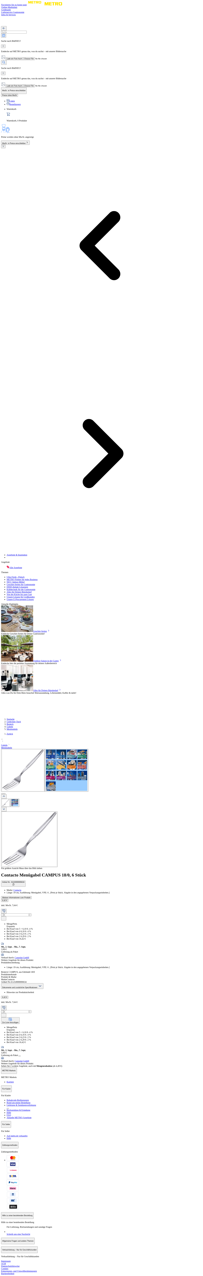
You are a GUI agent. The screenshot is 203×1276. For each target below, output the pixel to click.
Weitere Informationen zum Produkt (16, 898)
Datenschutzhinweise (10, 1266)
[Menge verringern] (2, 914)
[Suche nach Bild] (3, 36)
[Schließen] (3, 146)
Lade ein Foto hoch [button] (14, 59)
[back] (4, 28)
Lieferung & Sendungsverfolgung (21, 1105)
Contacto (17, 890)
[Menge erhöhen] (30, 914)
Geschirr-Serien (40, 631)
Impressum (6, 1261)
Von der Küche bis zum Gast (19, 594)
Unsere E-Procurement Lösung (20, 599)
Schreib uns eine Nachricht (18, 1234)
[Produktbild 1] (5, 803)
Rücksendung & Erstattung (18, 1110)
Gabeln (10, 726)
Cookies (4, 1268)
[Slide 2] (4, 793)
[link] (104, 115)
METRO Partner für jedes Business (22, 579)
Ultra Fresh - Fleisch (15, 577)
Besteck (10, 724)
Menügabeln (12, 729)
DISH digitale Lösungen (17, 587)
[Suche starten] (4, 62)
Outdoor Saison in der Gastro (46, 661)
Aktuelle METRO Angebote (19, 1117)
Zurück (10, 734)
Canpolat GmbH (22, 957)
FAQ (9, 1115)
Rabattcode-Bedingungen (18, 1100)
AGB (3, 1263)
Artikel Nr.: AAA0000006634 (13, 882)
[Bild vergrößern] (29, 839)
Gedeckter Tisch (14, 721)
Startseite (11, 719)
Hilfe (9, 1112)
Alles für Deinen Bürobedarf (19, 592)
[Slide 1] (2, 793)
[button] (101, 740)
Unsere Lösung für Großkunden (21, 597)
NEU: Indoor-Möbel (16, 582)
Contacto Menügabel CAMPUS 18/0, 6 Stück (43, 874)
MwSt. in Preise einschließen (14, 143)
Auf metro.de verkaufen (17, 1136)
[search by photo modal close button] (3, 46)
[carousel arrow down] (4, 809)
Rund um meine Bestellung (18, 1102)
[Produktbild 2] (14, 803)
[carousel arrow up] (4, 796)
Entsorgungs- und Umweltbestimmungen (19, 1271)
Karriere (10, 1082)
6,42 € (4, 900)
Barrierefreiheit (7, 1273)
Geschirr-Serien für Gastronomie (21, 584)
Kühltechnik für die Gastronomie (21, 589)
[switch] (9, 95)
